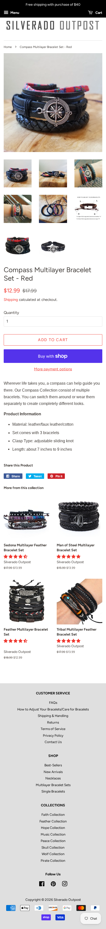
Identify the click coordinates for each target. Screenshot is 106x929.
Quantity (11, 312)
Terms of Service (53, 729)
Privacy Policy (53, 735)
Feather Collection (53, 821)
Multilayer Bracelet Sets (53, 785)
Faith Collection (53, 815)
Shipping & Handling (53, 716)
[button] (16, 556)
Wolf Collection (53, 854)
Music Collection (53, 834)
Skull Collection (53, 847)
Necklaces (53, 778)
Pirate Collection (53, 861)
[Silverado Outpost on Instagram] (64, 885)
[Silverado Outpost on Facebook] (42, 885)
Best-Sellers (53, 765)
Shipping (11, 299)
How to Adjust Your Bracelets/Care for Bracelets (53, 709)
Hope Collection (53, 828)
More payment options (53, 369)
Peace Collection (53, 841)
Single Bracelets (53, 791)
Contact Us (53, 742)
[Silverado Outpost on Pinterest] (53, 885)
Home (8, 47)
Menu (14, 13)
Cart (98, 13)
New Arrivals (53, 772)
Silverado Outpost (67, 900)
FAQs (53, 703)
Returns (53, 722)
